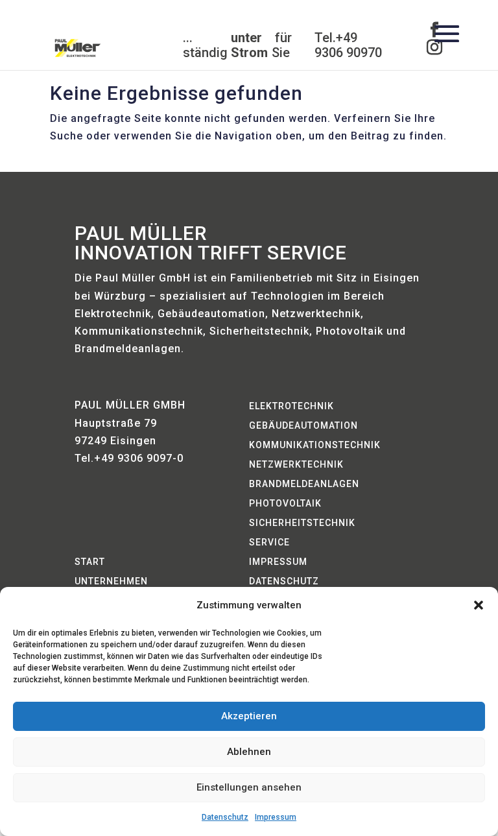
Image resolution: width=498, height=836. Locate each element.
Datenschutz (225, 817)
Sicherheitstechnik (302, 523)
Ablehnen (249, 752)
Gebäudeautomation (303, 426)
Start (90, 562)
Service (269, 542)
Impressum (275, 817)
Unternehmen (111, 581)
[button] (478, 605)
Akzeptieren (249, 716)
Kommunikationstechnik (315, 445)
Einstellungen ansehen (249, 787)
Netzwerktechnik (296, 465)
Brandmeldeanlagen (304, 484)
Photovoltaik (285, 503)
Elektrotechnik (291, 406)
